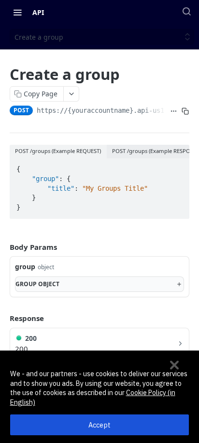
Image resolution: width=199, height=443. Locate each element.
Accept (99, 424)
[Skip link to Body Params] (3, 247)
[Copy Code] (177, 166)
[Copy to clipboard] (185, 111)
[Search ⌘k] (186, 11)
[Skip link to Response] (3, 318)
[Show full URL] (174, 111)
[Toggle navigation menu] (17, 12)
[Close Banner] (174, 365)
